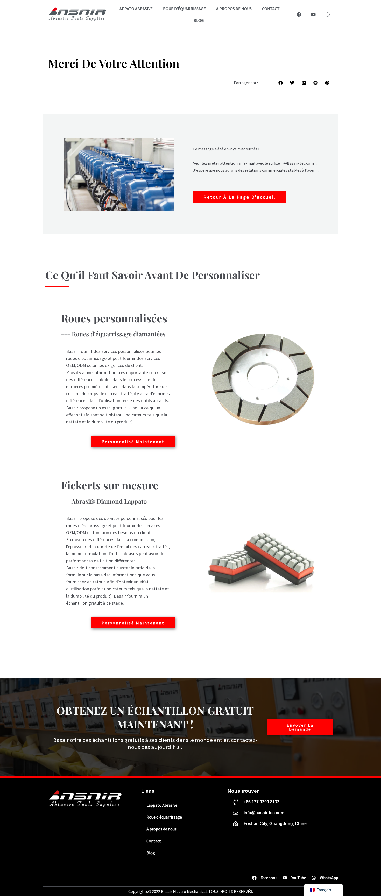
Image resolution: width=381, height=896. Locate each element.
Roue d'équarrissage (184, 8)
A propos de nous (234, 8)
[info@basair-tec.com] (235, 813)
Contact (271, 8)
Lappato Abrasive (135, 8)
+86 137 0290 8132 (261, 802)
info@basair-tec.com (264, 813)
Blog (199, 20)
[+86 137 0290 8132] (235, 802)
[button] (280, 83)
